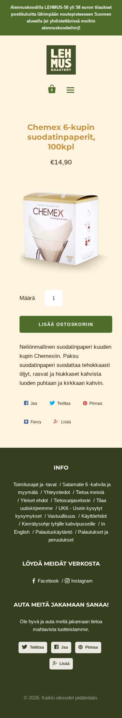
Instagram (82, 581)
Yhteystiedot (57, 492)
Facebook (48, 581)
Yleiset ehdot (34, 500)
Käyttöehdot (94, 516)
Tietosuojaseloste (72, 500)
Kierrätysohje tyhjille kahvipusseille (58, 524)
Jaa (64, 647)
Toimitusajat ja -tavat (35, 484)
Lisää (65, 663)
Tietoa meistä (90, 492)
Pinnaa (91, 647)
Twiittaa (37, 647)
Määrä (27, 298)
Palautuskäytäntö (53, 532)
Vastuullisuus (61, 516)
